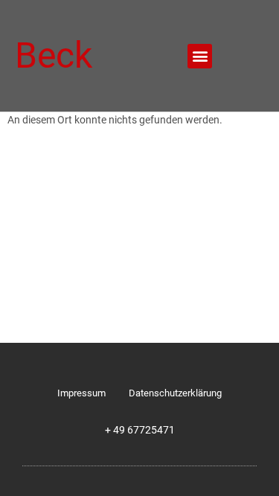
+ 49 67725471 (140, 430)
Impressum (81, 393)
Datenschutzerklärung (175, 393)
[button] (199, 56)
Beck (53, 55)
